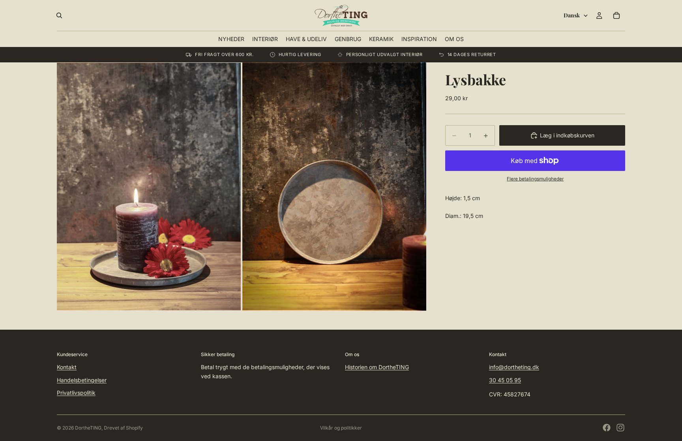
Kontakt (67, 367)
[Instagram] (620, 427)
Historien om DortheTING (377, 367)
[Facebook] (606, 427)
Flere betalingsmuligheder (535, 179)
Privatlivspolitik (76, 392)
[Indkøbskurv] (616, 15)
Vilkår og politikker (341, 428)
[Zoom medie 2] (334, 186)
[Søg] (59, 15)
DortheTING (88, 428)
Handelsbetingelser (82, 379)
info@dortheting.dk (514, 367)
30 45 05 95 (505, 379)
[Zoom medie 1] (149, 186)
